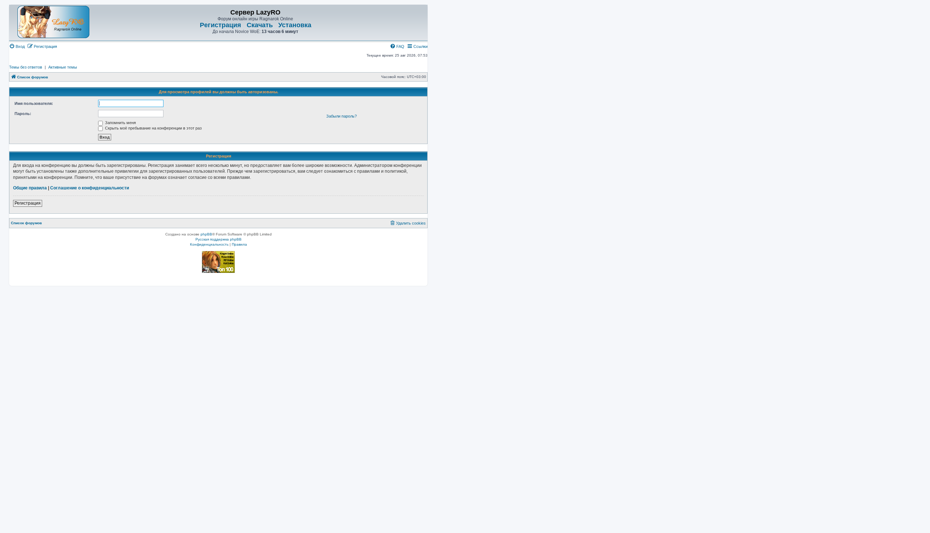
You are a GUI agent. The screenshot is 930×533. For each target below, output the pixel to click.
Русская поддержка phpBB (218, 239)
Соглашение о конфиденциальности (89, 187)
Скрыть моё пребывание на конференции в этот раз (153, 128)
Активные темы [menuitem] (62, 67)
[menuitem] (17, 46)
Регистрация (220, 25)
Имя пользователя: (34, 103)
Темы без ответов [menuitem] (25, 67)
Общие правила (30, 187)
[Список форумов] (53, 22)
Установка (294, 25)
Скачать (260, 25)
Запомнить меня (120, 122)
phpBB (206, 234)
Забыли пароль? (341, 116)
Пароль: (23, 113)
